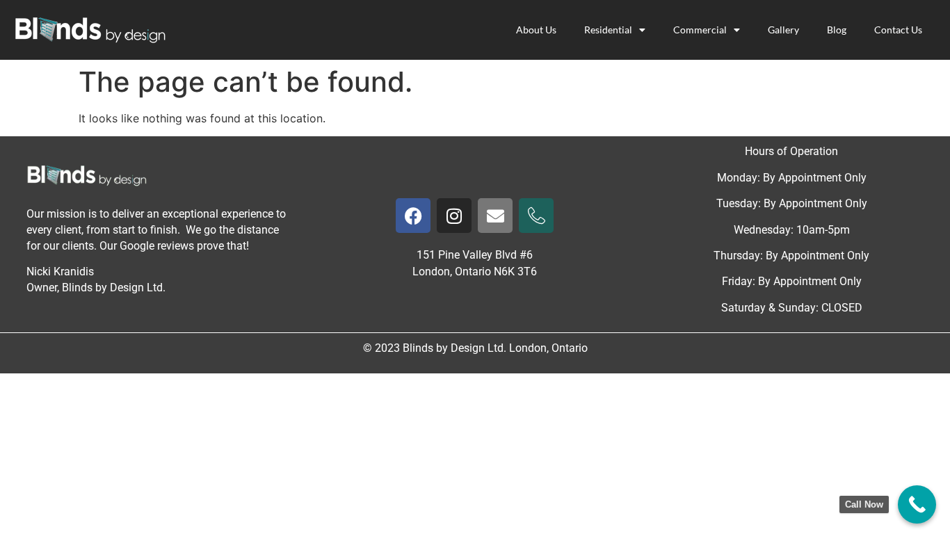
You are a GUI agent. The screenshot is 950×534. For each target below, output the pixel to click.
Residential (608, 29)
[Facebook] (413, 215)
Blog (836, 29)
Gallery (783, 29)
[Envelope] (495, 215)
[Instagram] (454, 215)
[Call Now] (917, 504)
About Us (536, 29)
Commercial (700, 29)
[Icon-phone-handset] (536, 215)
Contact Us (898, 29)
